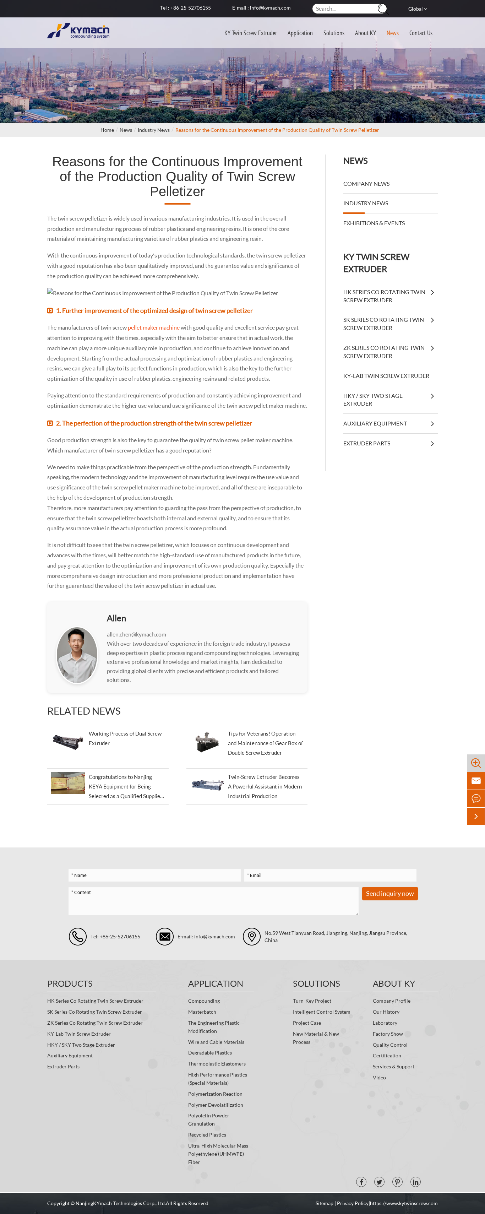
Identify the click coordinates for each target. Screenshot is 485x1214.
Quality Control (390, 1045)
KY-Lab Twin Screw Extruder (386, 375)
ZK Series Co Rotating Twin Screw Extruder (384, 351)
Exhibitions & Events (374, 223)
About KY (365, 32)
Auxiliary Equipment (375, 423)
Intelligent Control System (321, 1012)
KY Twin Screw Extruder (250, 32)
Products (70, 983)
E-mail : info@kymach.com (261, 8)
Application (300, 32)
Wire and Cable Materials (216, 1042)
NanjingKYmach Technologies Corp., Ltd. (121, 1203)
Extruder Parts (366, 443)
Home (107, 130)
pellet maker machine (154, 327)
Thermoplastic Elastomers (217, 1064)
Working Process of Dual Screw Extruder (125, 738)
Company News (366, 183)
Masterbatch (202, 1012)
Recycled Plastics (207, 1135)
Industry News (154, 130)
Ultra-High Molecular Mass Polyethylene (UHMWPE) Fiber (218, 1154)
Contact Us (420, 32)
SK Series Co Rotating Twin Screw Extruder (383, 323)
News (393, 32)
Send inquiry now (390, 893)
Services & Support (393, 1066)
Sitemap (325, 1203)
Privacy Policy (353, 1203)
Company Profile (391, 1001)
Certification (387, 1055)
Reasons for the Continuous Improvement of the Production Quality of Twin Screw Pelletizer (277, 130)
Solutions (333, 32)
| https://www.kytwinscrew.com (403, 1203)
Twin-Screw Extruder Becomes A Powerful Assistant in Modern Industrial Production (265, 786)
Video (379, 1077)
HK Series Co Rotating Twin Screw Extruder (384, 295)
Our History (386, 1012)
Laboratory (385, 1023)
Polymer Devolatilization (215, 1105)
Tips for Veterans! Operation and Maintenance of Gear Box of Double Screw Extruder (265, 743)
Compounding (204, 1001)
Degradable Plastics (210, 1053)
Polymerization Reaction (215, 1094)
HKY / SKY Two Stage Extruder (373, 399)
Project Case (307, 1023)
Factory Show (388, 1034)
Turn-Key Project (312, 1001)
